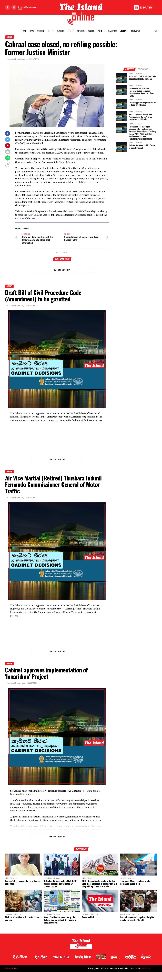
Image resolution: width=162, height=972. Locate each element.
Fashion (91, 31)
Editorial (81, 31)
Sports (50, 31)
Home (24, 31)
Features (40, 31)
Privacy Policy (11, 968)
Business (60, 31)
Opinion (70, 31)
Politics (101, 31)
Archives (123, 31)
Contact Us (135, 31)
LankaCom (145, 968)
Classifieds (112, 31)
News (32, 31)
